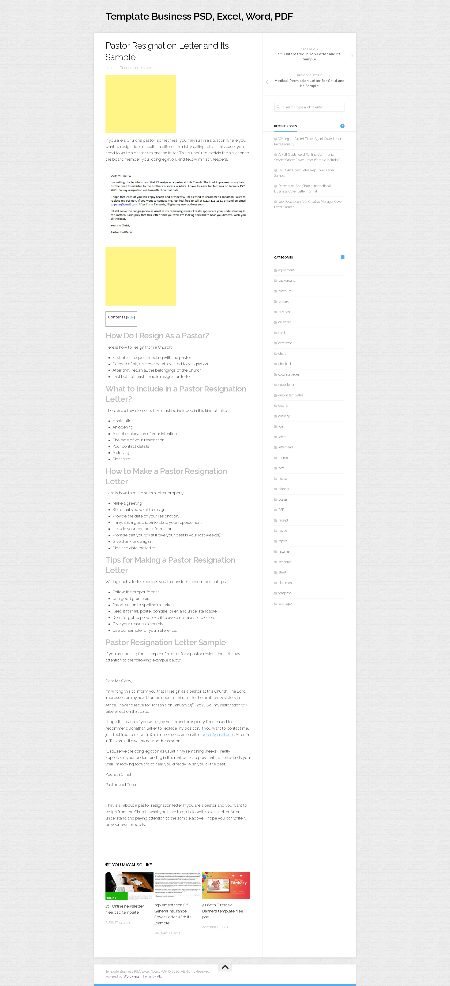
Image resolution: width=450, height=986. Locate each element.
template (284, 593)
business (284, 312)
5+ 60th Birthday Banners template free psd (222, 911)
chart (282, 353)
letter (110, 68)
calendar (284, 322)
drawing (284, 416)
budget (283, 301)
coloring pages (289, 374)
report (282, 541)
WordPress (131, 976)
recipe (282, 530)
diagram (284, 405)
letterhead (285, 447)
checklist (284, 364)
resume (283, 551)
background (287, 280)
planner (283, 489)
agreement (286, 270)
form (281, 426)
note (281, 468)
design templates (290, 395)
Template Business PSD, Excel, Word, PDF (199, 16)
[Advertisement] (140, 104)
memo (283, 458)
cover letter (286, 385)
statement (285, 583)
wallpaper (285, 604)
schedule (285, 562)
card (281, 333)
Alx (159, 976)
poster (282, 499)
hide (130, 317)
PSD (281, 510)
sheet (282, 572)
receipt (283, 520)
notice (282, 478)
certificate (285, 343)
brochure (284, 291)
